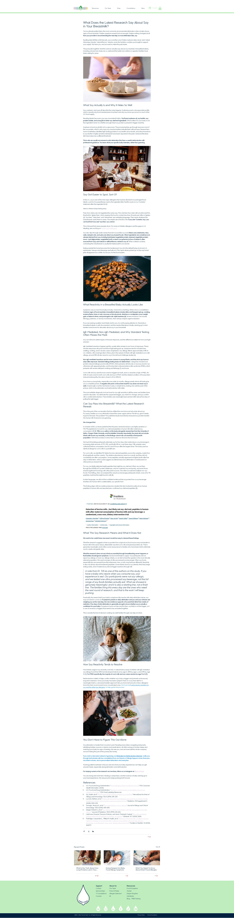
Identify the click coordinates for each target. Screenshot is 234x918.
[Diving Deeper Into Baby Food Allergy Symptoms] (117, 857)
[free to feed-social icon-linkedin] (113, 908)
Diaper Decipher (132, 893)
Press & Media (114, 891)
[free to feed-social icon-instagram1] (106, 908)
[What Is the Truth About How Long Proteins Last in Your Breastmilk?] (87, 857)
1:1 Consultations (101, 893)
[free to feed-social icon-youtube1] (136, 908)
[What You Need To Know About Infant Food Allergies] (146, 857)
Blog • (129, 899)
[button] (95, 8)
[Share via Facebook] (84, 831)
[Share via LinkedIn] (93, 831)
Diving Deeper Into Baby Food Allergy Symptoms (115, 869)
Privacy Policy (141, 915)
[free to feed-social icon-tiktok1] (128, 908)
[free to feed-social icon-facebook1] (121, 908)
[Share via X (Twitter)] (88, 831)
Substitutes (130, 896)
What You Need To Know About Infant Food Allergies (146, 869)
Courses (99, 896)
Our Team (112, 888)
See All (158, 847)
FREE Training (136, 899)
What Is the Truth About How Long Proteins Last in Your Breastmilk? (87, 869)
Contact (98, 888)
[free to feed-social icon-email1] (98, 908)
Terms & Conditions (152, 915)
